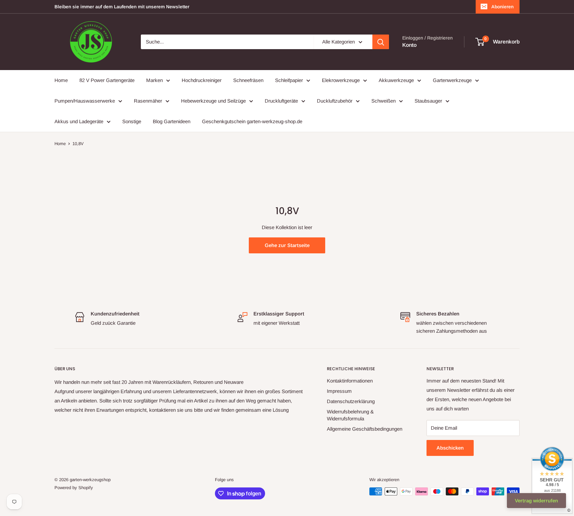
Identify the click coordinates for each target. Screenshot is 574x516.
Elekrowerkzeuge (341, 80)
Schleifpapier (289, 80)
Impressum (339, 391)
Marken (154, 80)
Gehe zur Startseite (287, 245)
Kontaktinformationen (350, 381)
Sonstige (131, 121)
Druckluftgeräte (281, 101)
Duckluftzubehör (334, 101)
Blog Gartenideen (171, 121)
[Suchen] (380, 42)
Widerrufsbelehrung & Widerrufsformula (350, 415)
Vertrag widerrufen (536, 500)
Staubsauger (428, 101)
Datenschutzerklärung (351, 401)
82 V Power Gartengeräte (107, 80)
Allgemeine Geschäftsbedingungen (364, 429)
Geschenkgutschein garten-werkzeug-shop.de (252, 121)
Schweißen (383, 101)
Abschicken (450, 448)
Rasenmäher (148, 101)
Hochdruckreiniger (202, 80)
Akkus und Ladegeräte (78, 121)
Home (61, 80)
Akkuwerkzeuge (396, 80)
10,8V (78, 143)
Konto (409, 45)
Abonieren (502, 6)
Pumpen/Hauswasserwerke (84, 101)
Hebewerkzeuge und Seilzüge (213, 101)
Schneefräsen (248, 80)
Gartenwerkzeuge (452, 80)
